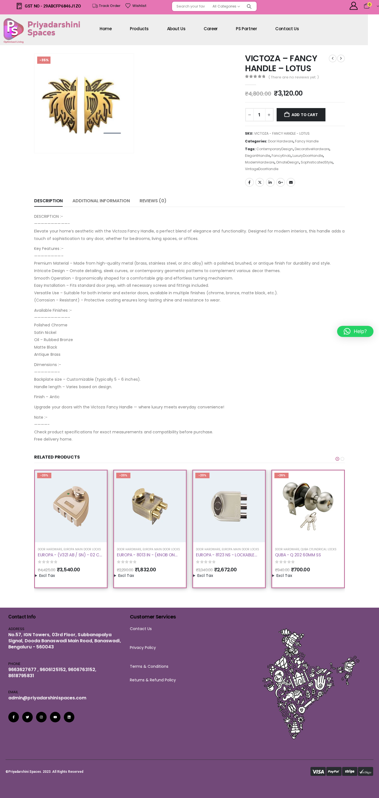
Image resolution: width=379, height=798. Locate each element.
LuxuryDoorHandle (307, 155)
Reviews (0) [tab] (153, 201)
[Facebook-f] (13, 717)
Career (211, 29)
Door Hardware (280, 141)
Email (290, 182)
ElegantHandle (257, 155)
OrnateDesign (287, 162)
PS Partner (246, 29)
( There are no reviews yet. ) (293, 77)
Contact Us (141, 628)
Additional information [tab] (101, 201)
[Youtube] (55, 717)
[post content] (71, 506)
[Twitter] (27, 717)
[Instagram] (41, 717)
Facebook (249, 182)
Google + (280, 182)
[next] (341, 58)
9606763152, (82, 669)
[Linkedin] (69, 717)
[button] (122, 141)
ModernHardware (259, 162)
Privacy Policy (143, 647)
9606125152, (53, 669)
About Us (176, 29)
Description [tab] (48, 201)
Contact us (287, 29)
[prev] (333, 58)
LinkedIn (270, 182)
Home (106, 29)
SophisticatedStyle (317, 162)
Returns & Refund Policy (153, 680)
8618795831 (21, 675)
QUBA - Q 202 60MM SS (298, 555)
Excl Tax (47, 575)
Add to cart (305, 114)
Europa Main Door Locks (82, 549)
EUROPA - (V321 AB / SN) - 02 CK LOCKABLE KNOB (70, 557)
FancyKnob (281, 155)
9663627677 (22, 669)
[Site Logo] (43, 30)
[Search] (249, 6)
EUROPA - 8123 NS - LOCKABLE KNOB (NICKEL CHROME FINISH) (226, 557)
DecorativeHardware (312, 149)
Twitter (259, 182)
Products (139, 29)
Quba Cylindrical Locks (319, 549)
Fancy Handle (307, 141)
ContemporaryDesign (274, 149)
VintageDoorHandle (261, 169)
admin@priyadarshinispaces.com (47, 698)
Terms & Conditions (151, 666)
